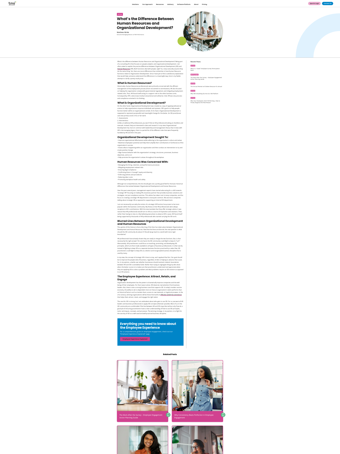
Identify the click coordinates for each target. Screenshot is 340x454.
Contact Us (327, 3)
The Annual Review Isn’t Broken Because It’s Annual (206, 86)
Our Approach (147, 4)
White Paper (194, 74)
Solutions (135, 4)
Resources (160, 4)
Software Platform (183, 4)
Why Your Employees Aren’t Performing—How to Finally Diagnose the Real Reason (205, 101)
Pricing (204, 4)
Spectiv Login (314, 3)
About (196, 4)
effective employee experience (171, 295)
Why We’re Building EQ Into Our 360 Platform (204, 93)
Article (120, 14)
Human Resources (123, 69)
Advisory (170, 4)
